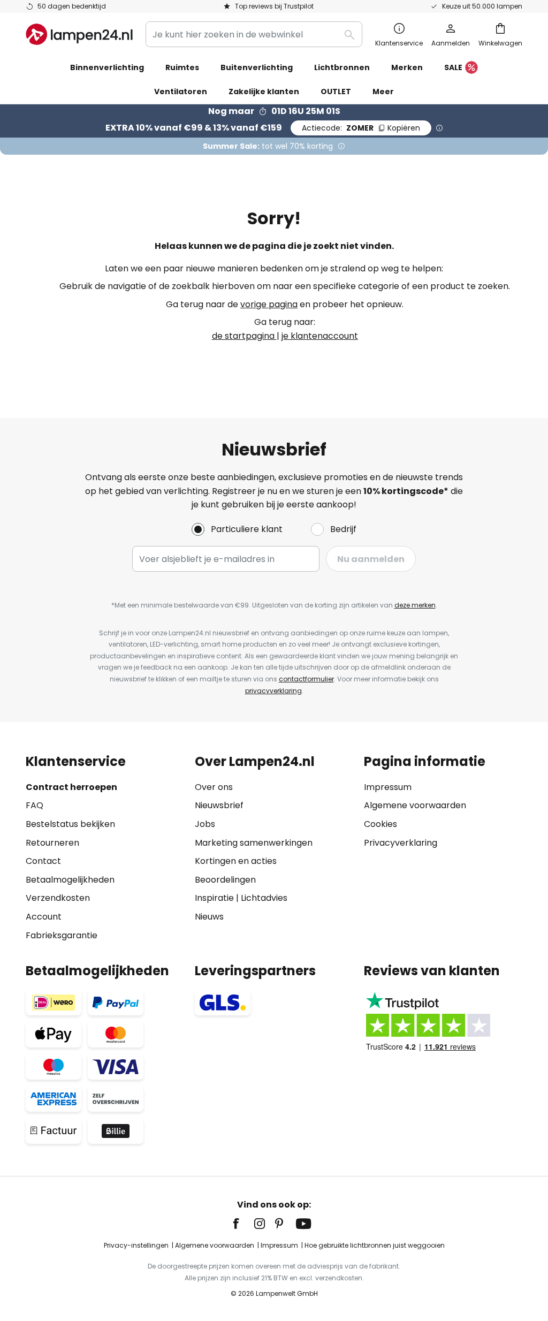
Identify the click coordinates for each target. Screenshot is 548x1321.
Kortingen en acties (236, 861)
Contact (43, 861)
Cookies (380, 824)
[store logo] (79, 34)
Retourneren (52, 843)
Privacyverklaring (400, 843)
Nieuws (209, 916)
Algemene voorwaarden (415, 805)
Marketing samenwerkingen (254, 843)
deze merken (415, 605)
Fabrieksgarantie (61, 935)
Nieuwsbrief (219, 805)
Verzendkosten (58, 898)
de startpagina (244, 336)
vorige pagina (269, 304)
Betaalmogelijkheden (70, 880)
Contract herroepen (71, 787)
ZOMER (361, 128)
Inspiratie (214, 898)
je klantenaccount (319, 336)
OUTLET (336, 91)
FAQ (34, 805)
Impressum (388, 787)
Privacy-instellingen (136, 1245)
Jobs (205, 824)
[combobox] (254, 34)
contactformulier (306, 679)
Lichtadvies (264, 898)
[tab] (105, 848)
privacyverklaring (273, 690)
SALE (453, 67)
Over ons (214, 787)
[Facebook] (243, 1223)
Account (44, 916)
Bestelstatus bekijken (70, 824)
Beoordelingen (225, 880)
